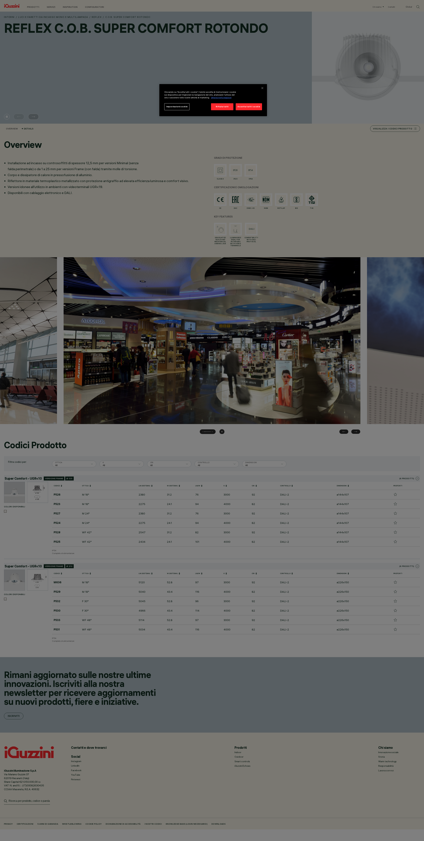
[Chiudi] (262, 88)
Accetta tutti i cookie (249, 106)
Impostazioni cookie (177, 106)
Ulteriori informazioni (221, 97)
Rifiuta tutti (222, 106)
